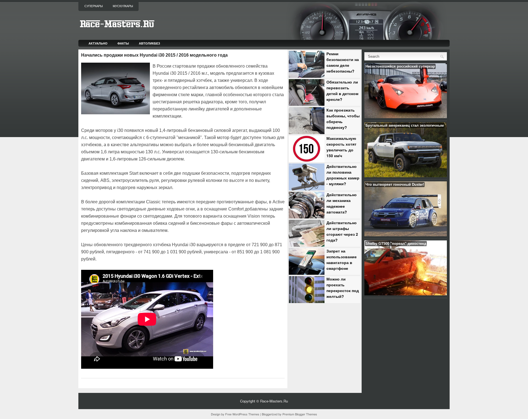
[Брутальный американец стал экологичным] (405, 175)
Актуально (98, 43)
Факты (123, 43)
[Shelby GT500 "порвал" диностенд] (405, 294)
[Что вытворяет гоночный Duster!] (405, 234)
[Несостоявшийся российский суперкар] (405, 116)
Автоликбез (149, 43)
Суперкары (93, 6)
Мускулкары (123, 6)
